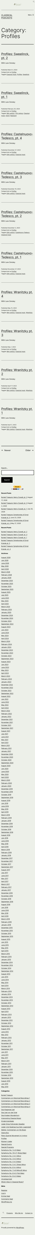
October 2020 (6, 760)
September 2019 (7, 797)
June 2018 (5, 841)
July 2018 (4, 838)
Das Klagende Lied (8, 1110)
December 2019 (7, 789)
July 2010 (4, 1084)
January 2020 (6, 786)
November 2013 (7, 1000)
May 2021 (4, 740)
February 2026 (6, 575)
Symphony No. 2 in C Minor (11, 1156)
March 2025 (5, 607)
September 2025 (7, 589)
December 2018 (7, 823)
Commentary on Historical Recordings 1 (15, 1098)
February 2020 (6, 783)
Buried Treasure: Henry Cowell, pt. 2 (14, 497)
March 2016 (5, 919)
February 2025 (6, 609)
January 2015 (6, 959)
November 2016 (7, 896)
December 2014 (7, 962)
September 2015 (7, 936)
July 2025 (4, 595)
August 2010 (5, 1081)
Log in (3, 1193)
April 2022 (5, 708)
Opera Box (5, 1133)
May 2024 (5, 635)
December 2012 (7, 1020)
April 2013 (4, 1011)
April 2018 (4, 847)
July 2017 (4, 873)
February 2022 (6, 714)
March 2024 (5, 641)
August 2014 (5, 974)
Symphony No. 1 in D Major (11, 1150)
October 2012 (6, 1023)
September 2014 (7, 971)
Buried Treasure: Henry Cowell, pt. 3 (14, 503)
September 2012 (7, 1026)
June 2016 (5, 910)
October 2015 (6, 933)
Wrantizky (29, 312)
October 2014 (6, 968)
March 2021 (5, 745)
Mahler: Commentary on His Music (13, 1130)
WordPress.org (6, 1202)
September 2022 (7, 693)
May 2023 (4, 670)
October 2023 (6, 656)
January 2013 (6, 1017)
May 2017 (4, 878)
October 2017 (6, 864)
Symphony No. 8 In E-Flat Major (12, 1173)
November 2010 (7, 1072)
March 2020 (5, 780)
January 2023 (6, 682)
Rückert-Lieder (6, 1141)
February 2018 (6, 852)
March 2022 (5, 711)
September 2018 (7, 832)
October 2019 (6, 795)
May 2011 (4, 1058)
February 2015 (6, 957)
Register (4, 1190)
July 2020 (4, 769)
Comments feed (7, 1199)
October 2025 (6, 586)
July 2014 (4, 977)
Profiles (14, 72)
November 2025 (7, 583)
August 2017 (5, 870)
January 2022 (6, 716)
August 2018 (5, 835)
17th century (19, 113)
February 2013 (6, 1014)
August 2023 (5, 662)
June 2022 (5, 702)
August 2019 (5, 800)
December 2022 (7, 685)
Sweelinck (26, 74)
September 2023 (7, 659)
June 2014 (5, 980)
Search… (4, 468)
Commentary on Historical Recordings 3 (15, 1104)
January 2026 (6, 578)
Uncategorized (6, 1179)
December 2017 (6, 858)
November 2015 (7, 930)
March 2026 (5, 572)
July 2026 (4, 560)
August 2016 (5, 904)
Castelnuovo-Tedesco (22, 232)
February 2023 (6, 679)
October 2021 (6, 725)
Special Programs (7, 1147)
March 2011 (5, 1061)
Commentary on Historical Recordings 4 (15, 1107)
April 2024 (5, 638)
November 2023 (7, 653)
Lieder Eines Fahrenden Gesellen (13, 1124)
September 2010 (7, 1078)
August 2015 (5, 939)
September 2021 (7, 728)
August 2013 (5, 1009)
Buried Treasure (7, 1095)
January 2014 (6, 994)
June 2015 (5, 945)
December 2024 (7, 615)
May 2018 (4, 844)
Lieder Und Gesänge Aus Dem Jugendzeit (16, 1127)
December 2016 (7, 893)
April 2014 (4, 985)
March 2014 (5, 988)
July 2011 (4, 1052)
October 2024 (6, 621)
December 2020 (7, 754)
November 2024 (7, 618)
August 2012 (5, 1029)
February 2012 (6, 1037)
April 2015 (4, 951)
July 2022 (4, 699)
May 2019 (4, 809)
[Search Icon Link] (3, 1213)
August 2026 (5, 557)
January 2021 (6, 751)
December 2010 (7, 1069)
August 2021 (5, 731)
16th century (10, 113)
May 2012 (4, 1035)
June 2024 (5, 633)
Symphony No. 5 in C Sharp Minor (13, 1164)
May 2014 (4, 982)
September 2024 (7, 624)
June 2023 (5, 667)
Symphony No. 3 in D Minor (11, 1159)
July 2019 (4, 803)
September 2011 (7, 1049)
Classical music (11, 74)
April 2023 (5, 673)
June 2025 (5, 598)
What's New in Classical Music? (12, 1182)
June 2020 (5, 771)
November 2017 (7, 861)
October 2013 (6, 1003)
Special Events (6, 1144)
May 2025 (4, 601)
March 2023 (5, 676)
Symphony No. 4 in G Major (11, 1162)
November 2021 (7, 722)
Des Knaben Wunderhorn (10, 1115)
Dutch (8, 115)
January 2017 (6, 890)
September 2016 (7, 902)
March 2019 (5, 815)
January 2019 (6, 821)
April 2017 (4, 881)
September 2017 (7, 867)
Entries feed (5, 1196)
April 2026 (5, 569)
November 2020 (7, 757)
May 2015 (4, 948)
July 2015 (4, 942)
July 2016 (4, 907)
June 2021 (5, 737)
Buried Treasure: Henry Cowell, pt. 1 (14, 509)
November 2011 (6, 1043)
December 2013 (7, 997)
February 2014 (6, 991)
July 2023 (4, 664)
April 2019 (4, 812)
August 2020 (5, 766)
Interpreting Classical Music (11, 1118)
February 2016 (6, 922)
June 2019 (5, 806)
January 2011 (6, 1066)
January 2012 (6, 1040)
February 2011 (6, 1064)
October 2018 (6, 829)
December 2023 (7, 650)
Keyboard (13, 115)
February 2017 (6, 887)
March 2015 (5, 954)
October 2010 (6, 1075)
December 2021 (7, 719)
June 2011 (4, 1055)
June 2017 (5, 876)
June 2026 (5, 563)
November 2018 (7, 826)
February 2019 (6, 818)
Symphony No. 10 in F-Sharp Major (14, 1153)
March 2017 (5, 884)
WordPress (20, 1227)
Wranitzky (29, 390)
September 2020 (7, 763)
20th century (11, 154)
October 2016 (6, 899)
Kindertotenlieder (7, 1121)
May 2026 (4, 566)
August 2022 (5, 696)
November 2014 (7, 965)
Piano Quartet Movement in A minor (14, 1136)
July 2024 (4, 630)
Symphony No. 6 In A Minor (11, 1167)
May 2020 (4, 774)
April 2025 (5, 604)
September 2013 (7, 1006)
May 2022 (4, 705)
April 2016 (4, 916)
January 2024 (6, 647)
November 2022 (7, 688)
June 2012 (5, 1032)
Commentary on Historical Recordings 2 (15, 1101)
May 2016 (4, 913)
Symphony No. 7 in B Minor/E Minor (14, 1170)
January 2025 (6, 612)
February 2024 (6, 644)
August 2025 (5, 592)
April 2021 (4, 743)
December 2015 (7, 928)
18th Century (11, 312)
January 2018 (6, 855)
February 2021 (6, 748)
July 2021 (4, 734)
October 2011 (6, 1046)
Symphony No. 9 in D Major (11, 1176)
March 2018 (5, 850)
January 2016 (6, 925)
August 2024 (6, 627)
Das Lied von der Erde (9, 1112)
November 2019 (7, 792)
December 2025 (7, 581)
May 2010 (4, 1087)
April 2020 (5, 777)
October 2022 (6, 690)
